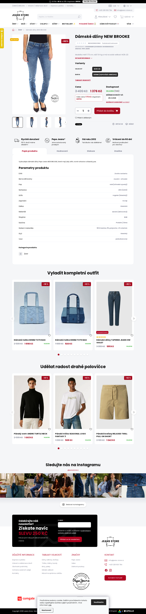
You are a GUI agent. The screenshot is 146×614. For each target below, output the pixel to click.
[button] (58, 354)
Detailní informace (82, 58)
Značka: (82, 49)
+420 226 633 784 (115, 565)
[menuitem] (15, 24)
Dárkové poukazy (78, 566)
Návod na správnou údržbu (52, 573)
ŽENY (26, 254)
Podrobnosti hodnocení (110, 43)
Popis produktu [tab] (29, 151)
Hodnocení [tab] (62, 151)
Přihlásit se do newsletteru (70, 539)
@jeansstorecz (73, 470)
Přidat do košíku (105, 110)
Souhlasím (99, 602)
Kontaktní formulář (115, 578)
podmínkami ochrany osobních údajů (74, 532)
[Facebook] (106, 570)
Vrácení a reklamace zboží (22, 563)
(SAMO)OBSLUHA (18, 6)
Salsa (73, 563)
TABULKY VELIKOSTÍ (83, 80)
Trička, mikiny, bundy (49, 563)
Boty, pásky (46, 566)
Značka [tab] (118, 151)
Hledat (79, 17)
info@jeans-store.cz (116, 560)
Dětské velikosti (47, 570)
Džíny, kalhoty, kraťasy (50, 560)
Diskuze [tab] (91, 151)
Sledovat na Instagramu (75, 504)
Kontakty (70, 6)
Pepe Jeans (76, 560)
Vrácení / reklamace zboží (37, 6)
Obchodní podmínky (20, 566)
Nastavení (46, 610)
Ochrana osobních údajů (21, 570)
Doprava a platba (57, 6)
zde (49, 605)
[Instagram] (110, 570)
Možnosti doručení (118, 102)
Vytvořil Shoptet (111, 611)
